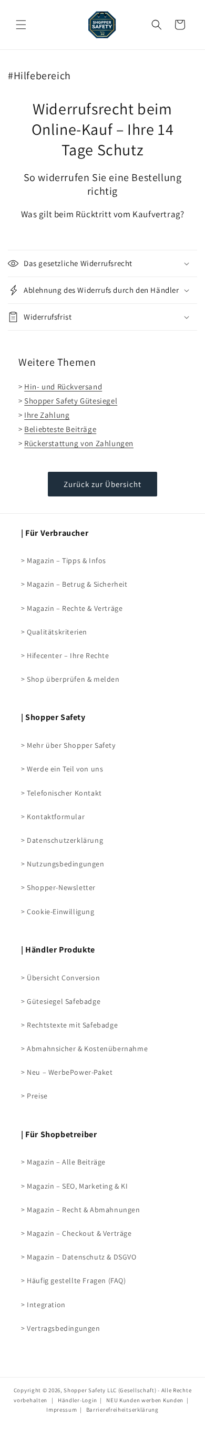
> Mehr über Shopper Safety (68, 745)
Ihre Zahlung (46, 415)
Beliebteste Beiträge (60, 429)
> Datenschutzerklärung (62, 840)
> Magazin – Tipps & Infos (63, 560)
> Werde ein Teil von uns (62, 769)
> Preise (34, 1095)
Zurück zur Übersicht (102, 484)
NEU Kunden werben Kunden (144, 1400)
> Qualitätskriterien (54, 632)
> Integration (43, 1304)
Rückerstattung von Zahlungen (79, 443)
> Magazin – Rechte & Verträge (71, 608)
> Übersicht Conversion (60, 977)
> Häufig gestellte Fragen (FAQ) (73, 1280)
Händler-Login (77, 1400)
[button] (156, 24)
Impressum (61, 1409)
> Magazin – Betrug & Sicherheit (74, 584)
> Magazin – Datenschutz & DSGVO (79, 1257)
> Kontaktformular (53, 816)
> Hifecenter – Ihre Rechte (65, 655)
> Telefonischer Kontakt (61, 793)
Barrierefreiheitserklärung (122, 1409)
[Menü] (21, 24)
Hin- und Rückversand (63, 386)
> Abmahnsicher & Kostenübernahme (84, 1048)
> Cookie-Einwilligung (58, 911)
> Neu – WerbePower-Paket (66, 1072)
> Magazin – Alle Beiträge (63, 1162)
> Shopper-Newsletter (58, 887)
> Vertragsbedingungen (60, 1328)
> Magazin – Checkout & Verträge (76, 1233)
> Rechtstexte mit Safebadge (69, 1025)
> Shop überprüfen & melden (70, 679)
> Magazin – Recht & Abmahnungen (80, 1209)
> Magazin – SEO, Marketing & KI (74, 1186)
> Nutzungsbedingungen (63, 864)
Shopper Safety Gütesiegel (70, 401)
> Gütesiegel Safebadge (60, 1001)
